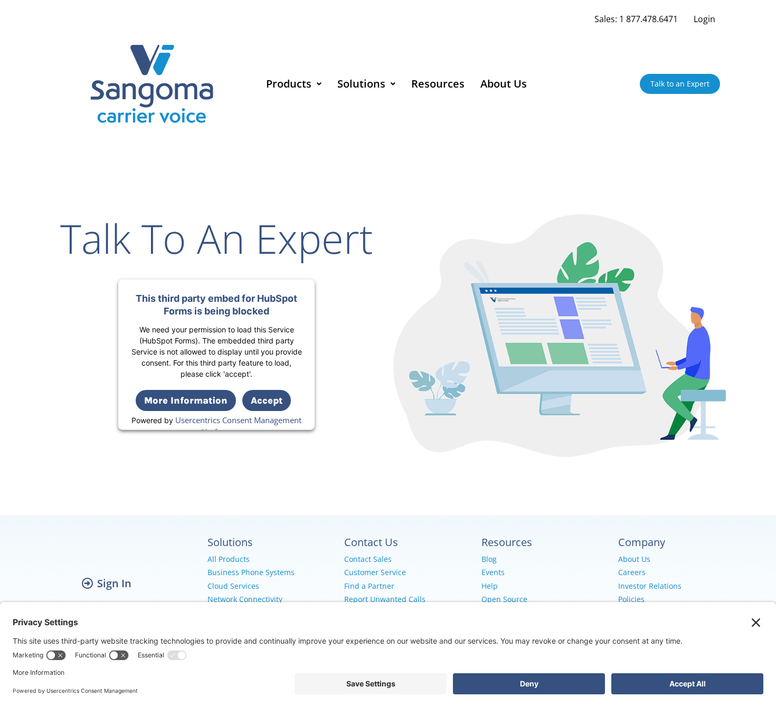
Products (288, 84)
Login (704, 19)
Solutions (361, 84)
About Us (503, 84)
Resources (438, 84)
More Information (186, 400)
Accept (266, 400)
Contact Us (371, 542)
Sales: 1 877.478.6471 (636, 19)
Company (641, 542)
